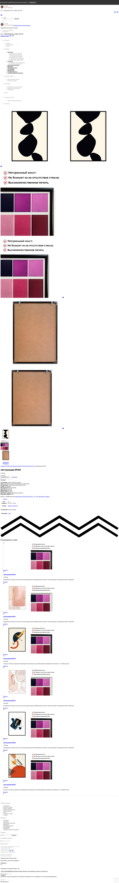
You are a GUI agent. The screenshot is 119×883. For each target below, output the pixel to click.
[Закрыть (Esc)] (5, 879)
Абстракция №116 (9, 616)
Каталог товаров (7, 808)
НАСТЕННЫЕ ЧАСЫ (8, 825)
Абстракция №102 (9, 784)
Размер (3, 477)
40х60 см (10, 506)
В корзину (3, 480)
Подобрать (3, 863)
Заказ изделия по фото (9, 809)
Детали (5, 499)
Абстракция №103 (9, 658)
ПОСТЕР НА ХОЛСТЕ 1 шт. (29, 466)
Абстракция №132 (9, 742)
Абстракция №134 (9, 574)
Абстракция (18, 496)
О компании (6, 805)
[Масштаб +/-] (1, 879)
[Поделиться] (3, 879)
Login (4, 17)
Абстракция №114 (9, 700)
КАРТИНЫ (6, 820)
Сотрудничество (7, 811)
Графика (47, 496)
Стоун (9, 513)
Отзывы (5, 815)
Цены (4, 812)
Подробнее (32, 2)
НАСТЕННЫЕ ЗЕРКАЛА (9, 823)
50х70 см (15, 506)
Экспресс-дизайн (7, 807)
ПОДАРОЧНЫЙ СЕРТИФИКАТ (11, 829)
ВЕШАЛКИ (6, 824)
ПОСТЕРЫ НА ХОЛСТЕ (16, 466)
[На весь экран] (2, 879)
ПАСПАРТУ (6, 828)
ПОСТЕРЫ (7, 466)
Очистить (15, 477)
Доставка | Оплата (8, 813)
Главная (3, 466)
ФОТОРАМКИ (6, 827)
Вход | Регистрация (8, 30)
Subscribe (3, 875)
